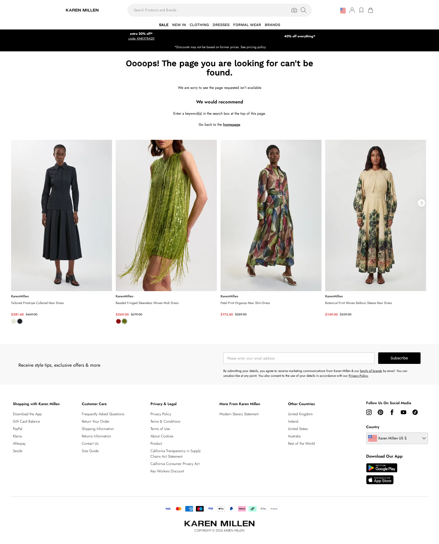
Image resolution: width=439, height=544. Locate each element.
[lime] (124, 321)
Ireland (293, 421)
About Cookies (161, 436)
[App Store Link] (381, 473)
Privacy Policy (160, 414)
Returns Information (96, 436)
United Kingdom (300, 414)
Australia (294, 436)
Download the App (27, 414)
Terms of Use (160, 428)
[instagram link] (369, 412)
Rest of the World (301, 443)
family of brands (371, 371)
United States (298, 428)
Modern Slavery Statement (239, 414)
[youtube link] (403, 412)
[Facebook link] (392, 412)
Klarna (17, 436)
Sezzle (17, 450)
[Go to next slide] (421, 203)
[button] (343, 10)
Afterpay (19, 443)
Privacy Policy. (358, 375)
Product (156, 443)
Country (372, 427)
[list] (219, 234)
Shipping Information (98, 428)
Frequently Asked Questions (103, 414)
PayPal (17, 428)
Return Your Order (95, 421)
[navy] (19, 321)
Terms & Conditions (165, 421)
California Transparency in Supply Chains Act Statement (175, 453)
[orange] (118, 321)
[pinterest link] (380, 412)
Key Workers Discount (167, 471)
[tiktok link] (415, 412)
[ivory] (13, 321)
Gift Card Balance (26, 421)
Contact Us (90, 443)
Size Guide (90, 450)
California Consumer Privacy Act (175, 463)
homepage (231, 124)
